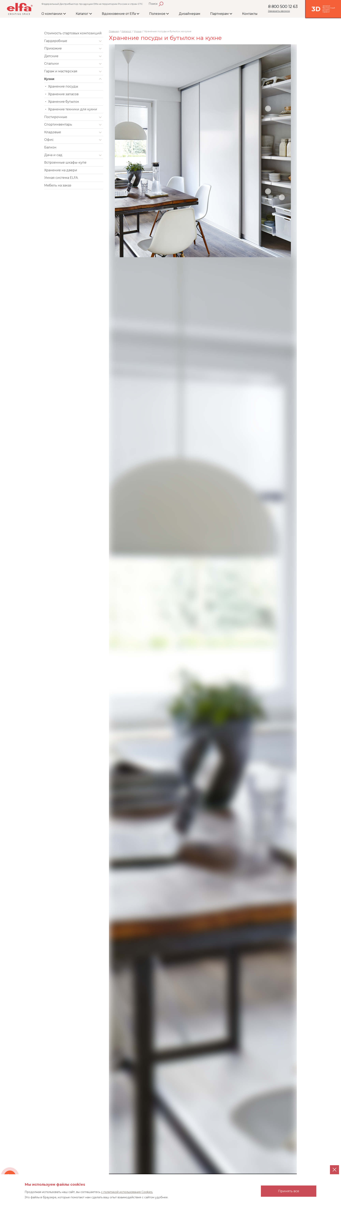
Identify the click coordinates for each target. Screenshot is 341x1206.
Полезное (157, 14)
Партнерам (220, 14)
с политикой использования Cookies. (127, 1192)
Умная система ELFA (61, 178)
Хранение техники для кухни (72, 109)
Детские (51, 56)
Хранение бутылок (63, 101)
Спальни (51, 63)
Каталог (82, 14)
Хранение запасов (63, 94)
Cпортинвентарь (58, 124)
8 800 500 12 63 (283, 6)
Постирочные (55, 117)
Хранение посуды (63, 86)
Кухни (49, 79)
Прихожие (53, 48)
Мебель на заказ (57, 185)
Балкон (50, 147)
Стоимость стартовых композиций (73, 33)
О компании (52, 14)
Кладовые (52, 132)
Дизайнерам (189, 14)
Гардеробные (55, 41)
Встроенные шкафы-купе (65, 162)
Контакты (250, 14)
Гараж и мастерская (60, 71)
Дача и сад (53, 155)
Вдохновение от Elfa (119, 14)
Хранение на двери (60, 170)
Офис (49, 140)
